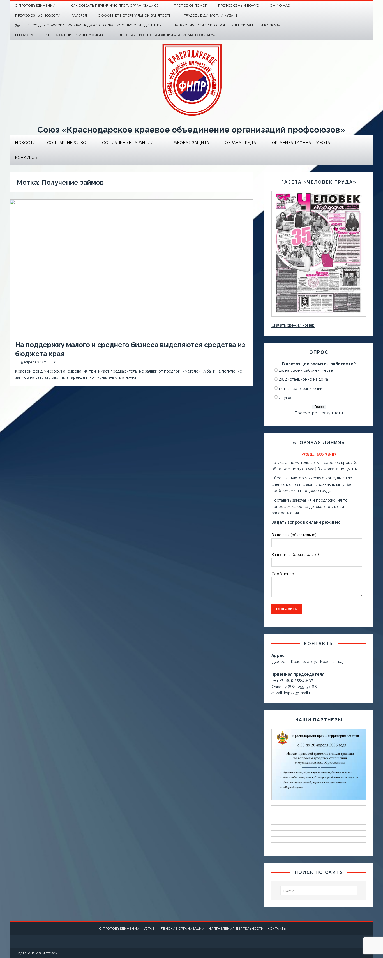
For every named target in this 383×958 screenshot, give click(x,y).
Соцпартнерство (66, 142)
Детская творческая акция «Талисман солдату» (167, 35)
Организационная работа (301, 142)
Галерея (79, 15)
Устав (149, 929)
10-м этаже (46, 953)
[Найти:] (318, 890)
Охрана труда (240, 142)
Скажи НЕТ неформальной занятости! (135, 15)
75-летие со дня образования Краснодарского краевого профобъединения (88, 25)
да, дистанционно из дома (303, 379)
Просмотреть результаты (319, 413)
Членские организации (181, 929)
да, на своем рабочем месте (306, 370)
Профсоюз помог (190, 6)
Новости (25, 142)
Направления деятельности (236, 929)
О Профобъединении (35, 6)
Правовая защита (189, 142)
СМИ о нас (280, 6)
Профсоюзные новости (38, 15)
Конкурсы (26, 157)
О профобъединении (119, 929)
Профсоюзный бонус (238, 6)
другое (285, 397)
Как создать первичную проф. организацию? (114, 6)
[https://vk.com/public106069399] (368, 6)
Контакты (277, 929)
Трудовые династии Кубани (211, 15)
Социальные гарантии (128, 142)
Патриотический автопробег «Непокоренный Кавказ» (226, 25)
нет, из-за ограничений (300, 388)
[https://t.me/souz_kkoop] (358, 6)
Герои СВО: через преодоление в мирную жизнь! (62, 35)
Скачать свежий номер (293, 325)
